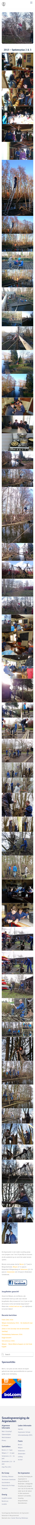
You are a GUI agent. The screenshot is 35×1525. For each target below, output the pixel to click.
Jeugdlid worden (7, 1498)
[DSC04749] (27, 770)
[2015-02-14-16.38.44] (17, 243)
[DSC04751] (23, 785)
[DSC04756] (17, 867)
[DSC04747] (12, 770)
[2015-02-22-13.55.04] (17, 588)
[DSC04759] (17, 915)
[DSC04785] (25, 1134)
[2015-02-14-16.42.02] (17, 386)
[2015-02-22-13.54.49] (17, 570)
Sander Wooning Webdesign (19, 1518)
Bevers (22, 1264)
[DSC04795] (10, 1233)
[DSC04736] (17, 643)
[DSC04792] (12, 1214)
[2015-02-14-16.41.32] (17, 338)
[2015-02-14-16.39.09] (17, 278)
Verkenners (24, 1269)
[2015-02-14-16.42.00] (17, 362)
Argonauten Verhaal (24, 1432)
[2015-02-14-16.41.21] (17, 299)
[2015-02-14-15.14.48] (17, 97)
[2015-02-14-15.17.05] (17, 151)
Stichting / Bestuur (7, 1476)
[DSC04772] (17, 1010)
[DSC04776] (27, 1029)
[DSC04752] (17, 805)
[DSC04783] (27, 1115)
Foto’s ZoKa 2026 (7, 1320)
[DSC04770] (17, 986)
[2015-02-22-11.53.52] (17, 515)
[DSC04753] (12, 824)
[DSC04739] (12, 710)
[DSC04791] (17, 1195)
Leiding (20, 1457)
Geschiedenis (6, 1482)
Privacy (4, 1440)
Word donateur (6, 1437)
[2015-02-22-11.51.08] (17, 460)
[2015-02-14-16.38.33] (17, 188)
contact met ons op (15, 1306)
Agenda (20, 1429)
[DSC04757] (17, 891)
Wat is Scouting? (7, 1431)
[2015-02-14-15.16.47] (17, 133)
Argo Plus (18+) (6, 1467)
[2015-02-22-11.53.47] (17, 478)
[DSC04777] (17, 1049)
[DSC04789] (23, 1152)
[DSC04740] (27, 710)
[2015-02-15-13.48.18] (17, 442)
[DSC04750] (7, 785)
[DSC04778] (17, 1073)
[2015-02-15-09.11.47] (17, 406)
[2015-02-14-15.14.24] (17, 79)
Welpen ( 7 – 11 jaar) (8, 1453)
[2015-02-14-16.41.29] (27, 318)
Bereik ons (5, 1501)
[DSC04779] (17, 1096)
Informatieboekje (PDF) (25, 1435)
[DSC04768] (17, 962)
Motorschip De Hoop (8, 1485)
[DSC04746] (17, 750)
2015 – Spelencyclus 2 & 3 (17, 49)
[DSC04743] (10, 728)
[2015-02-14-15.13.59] (17, 61)
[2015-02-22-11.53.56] (17, 552)
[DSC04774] (12, 1029)
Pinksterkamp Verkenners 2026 (12, 1334)
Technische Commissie (9, 1479)
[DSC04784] (10, 1134)
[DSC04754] (27, 824)
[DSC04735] (22, 623)
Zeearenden (11, 1272)
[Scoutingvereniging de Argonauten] (4, 5)
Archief (20, 1460)
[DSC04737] (17, 667)
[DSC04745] (25, 728)
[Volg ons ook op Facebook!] (17, 1285)
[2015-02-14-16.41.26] (12, 318)
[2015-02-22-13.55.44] (17, 605)
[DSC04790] (17, 1171)
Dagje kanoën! (6, 1338)
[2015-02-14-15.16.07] (17, 115)
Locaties (4, 1504)
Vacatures (5, 1488)
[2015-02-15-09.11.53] (17, 424)
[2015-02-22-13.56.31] (6, 623)
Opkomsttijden (6, 1434)
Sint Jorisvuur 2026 (8, 1341)
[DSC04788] (7, 1152)
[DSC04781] (12, 1115)
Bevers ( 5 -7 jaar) (7, 1450)
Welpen (15, 1267)
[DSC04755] (17, 844)
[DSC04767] (17, 939)
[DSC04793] (27, 1214)
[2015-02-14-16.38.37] (17, 225)
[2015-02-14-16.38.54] (17, 261)
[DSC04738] (17, 690)
